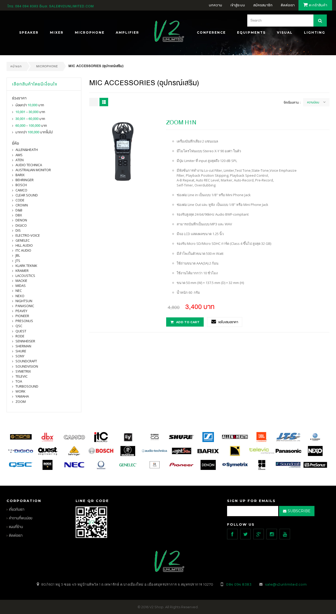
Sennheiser (25, 341)
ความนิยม (313, 102)
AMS (19, 155)
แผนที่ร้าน (16, 527)
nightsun (23, 300)
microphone (47, 66)
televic (21, 376)
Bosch (21, 184)
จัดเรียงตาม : (292, 102)
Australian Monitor (33, 170)
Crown (21, 205)
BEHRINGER (24, 179)
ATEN (19, 160)
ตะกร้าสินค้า (317, 5)
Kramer (22, 270)
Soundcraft (26, 361)
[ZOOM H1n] (122, 151)
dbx (18, 215)
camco (21, 190)
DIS (18, 230)
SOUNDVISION (26, 366)
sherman (23, 346)
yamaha (22, 396)
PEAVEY (21, 310)
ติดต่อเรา (16, 535)
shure (20, 351)
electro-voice (27, 235)
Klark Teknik (26, 265)
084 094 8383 (26, 6)
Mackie (21, 280)
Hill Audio (24, 245)
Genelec (22, 240)
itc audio (23, 250)
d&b (18, 210)
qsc (18, 325)
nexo (19, 295)
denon (21, 220)
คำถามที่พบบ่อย (20, 518)
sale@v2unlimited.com (71, 6)
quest (20, 331)
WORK (20, 391)
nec (18, 290)
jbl (17, 255)
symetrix (23, 371)
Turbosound (26, 386)
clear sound (26, 195)
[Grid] (93, 102)
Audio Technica (28, 165)
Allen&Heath (26, 149)
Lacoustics (25, 275)
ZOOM (20, 401)
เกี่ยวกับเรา (16, 509)
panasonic (24, 305)
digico (21, 225)
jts (17, 260)
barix (20, 174)
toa (18, 381)
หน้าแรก (16, 66)
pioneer (22, 315)
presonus (24, 320)
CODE (19, 200)
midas (20, 285)
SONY (19, 356)
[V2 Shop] (167, 31)
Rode (19, 336)
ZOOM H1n (181, 122)
